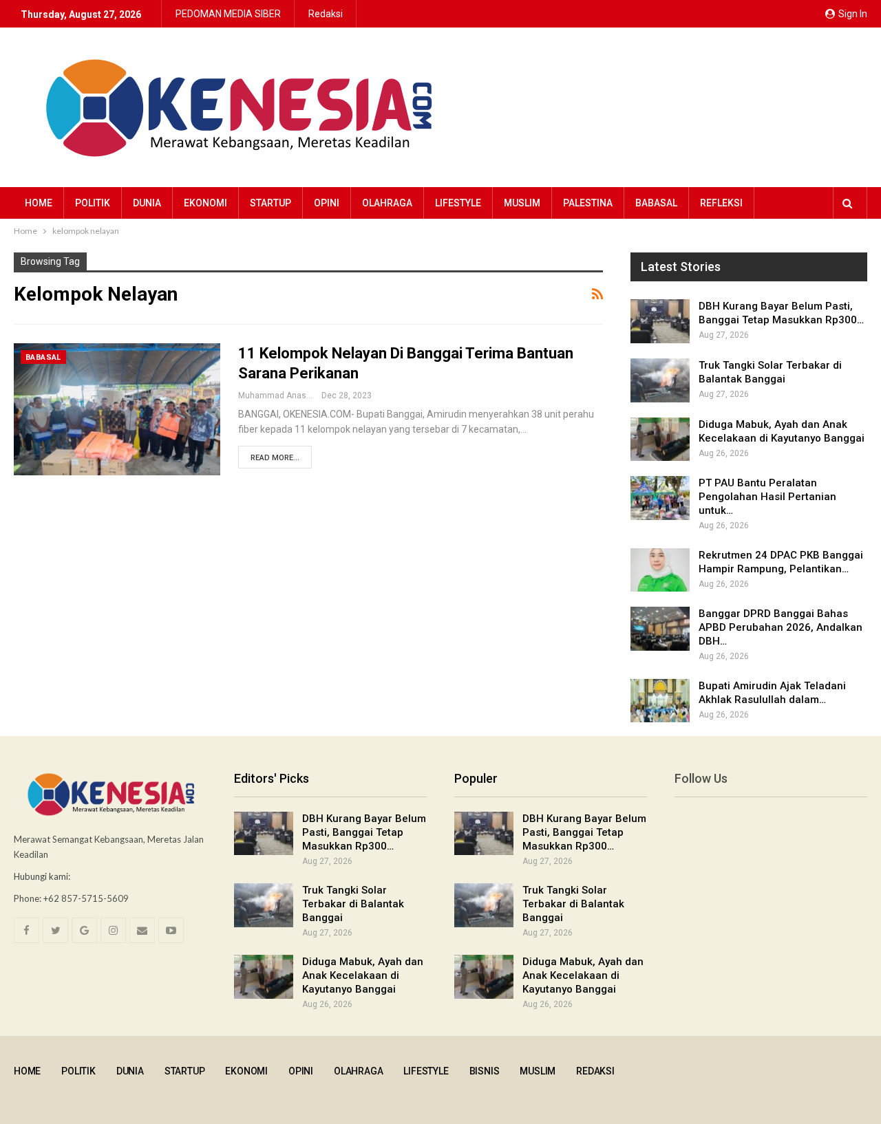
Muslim (522, 202)
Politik (92, 202)
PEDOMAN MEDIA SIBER (228, 13)
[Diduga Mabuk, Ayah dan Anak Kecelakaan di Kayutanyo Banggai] (660, 440)
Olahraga (387, 202)
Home (38, 202)
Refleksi (721, 202)
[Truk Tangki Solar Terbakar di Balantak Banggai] (660, 380)
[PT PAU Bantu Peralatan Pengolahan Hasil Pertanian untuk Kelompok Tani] (660, 498)
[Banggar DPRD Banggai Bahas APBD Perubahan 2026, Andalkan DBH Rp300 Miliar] (660, 629)
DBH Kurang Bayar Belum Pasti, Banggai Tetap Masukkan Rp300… (364, 832)
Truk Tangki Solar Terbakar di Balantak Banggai (353, 904)
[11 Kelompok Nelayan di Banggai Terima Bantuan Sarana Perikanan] (117, 409)
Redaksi (325, 13)
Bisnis (484, 1071)
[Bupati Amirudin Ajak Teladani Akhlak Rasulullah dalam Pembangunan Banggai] (660, 701)
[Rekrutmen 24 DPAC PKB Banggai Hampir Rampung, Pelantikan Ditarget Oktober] (660, 570)
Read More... (275, 457)
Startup (270, 202)
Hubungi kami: (42, 876)
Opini (326, 202)
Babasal (656, 202)
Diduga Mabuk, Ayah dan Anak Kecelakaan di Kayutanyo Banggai (362, 975)
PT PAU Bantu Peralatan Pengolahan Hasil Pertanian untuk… (767, 497)
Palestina (588, 202)
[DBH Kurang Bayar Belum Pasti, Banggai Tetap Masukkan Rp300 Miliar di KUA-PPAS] (660, 321)
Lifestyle (458, 202)
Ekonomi (205, 202)
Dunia (147, 202)
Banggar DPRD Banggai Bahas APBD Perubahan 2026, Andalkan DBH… (780, 627)
